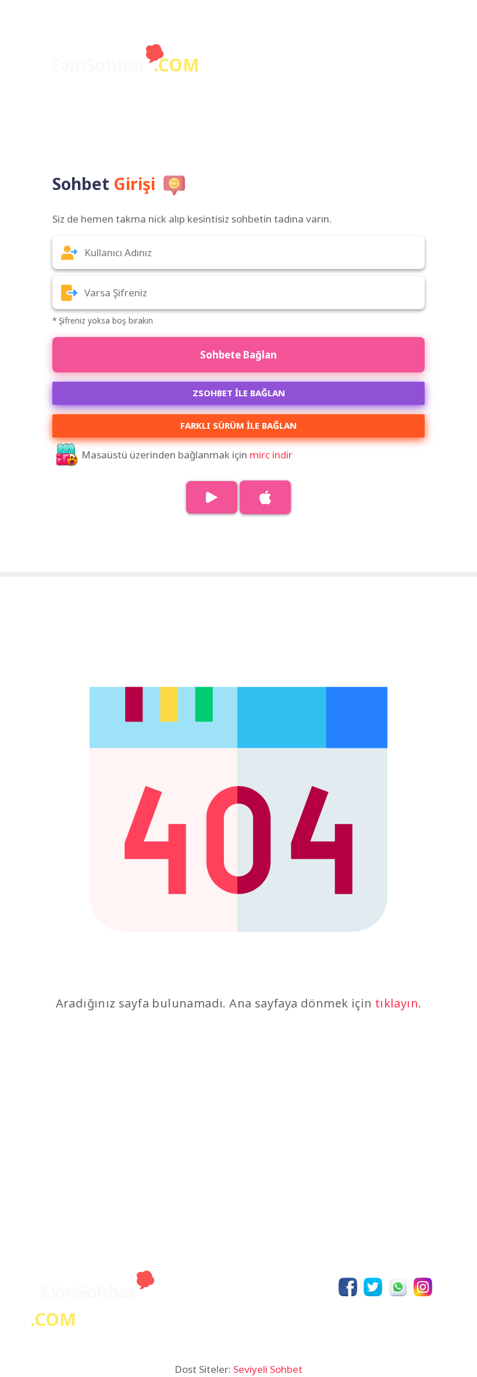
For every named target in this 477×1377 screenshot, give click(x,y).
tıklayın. (398, 1003)
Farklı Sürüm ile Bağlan (238, 425)
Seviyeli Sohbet (267, 1369)
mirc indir (271, 454)
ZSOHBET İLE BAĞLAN (239, 393)
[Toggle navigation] (416, 46)
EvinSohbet (125, 65)
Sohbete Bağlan (238, 354)
